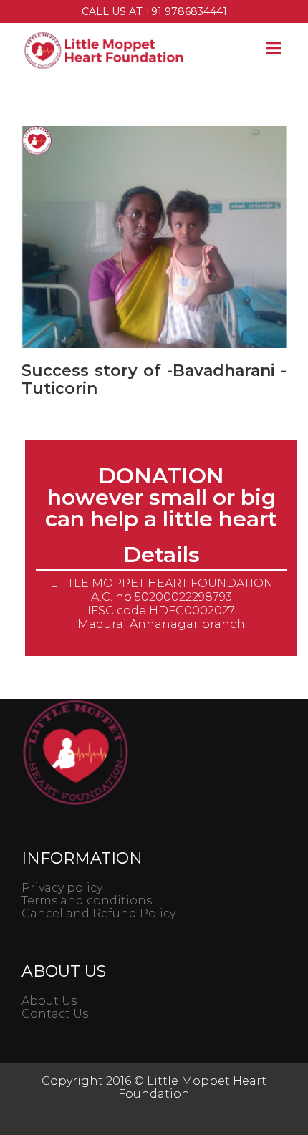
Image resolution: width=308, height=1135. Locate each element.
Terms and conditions (86, 900)
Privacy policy (61, 887)
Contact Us (54, 1013)
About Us (49, 1001)
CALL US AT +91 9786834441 (154, 11)
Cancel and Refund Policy (98, 913)
